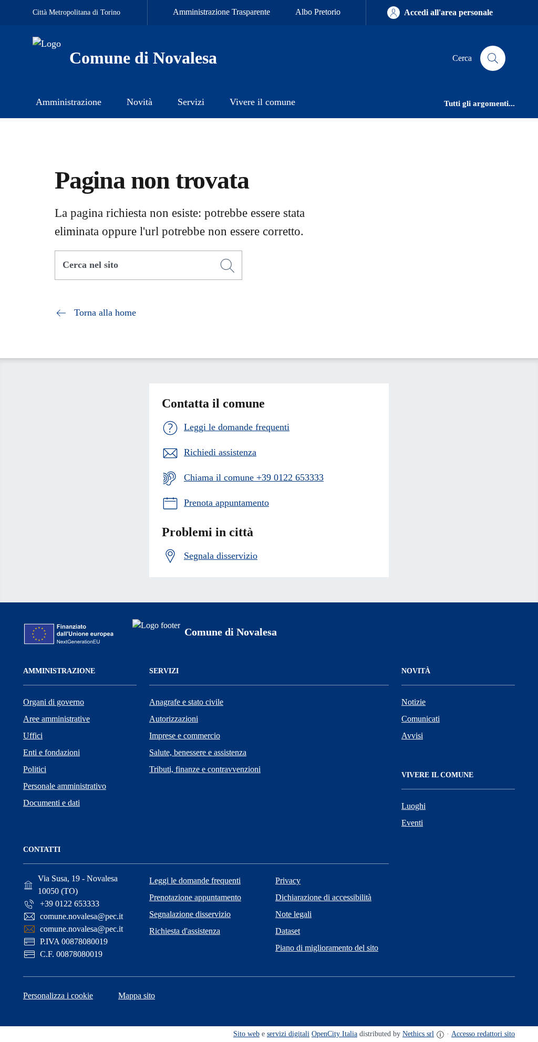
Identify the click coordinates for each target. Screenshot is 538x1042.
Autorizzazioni (173, 718)
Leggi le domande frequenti (195, 880)
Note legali (293, 914)
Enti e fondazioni (51, 752)
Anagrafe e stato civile (186, 701)
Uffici (33, 735)
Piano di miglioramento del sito (326, 947)
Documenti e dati (51, 802)
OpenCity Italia (334, 1034)
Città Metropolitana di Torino (76, 12)
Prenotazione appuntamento (195, 897)
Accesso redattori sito (483, 1034)
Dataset (287, 930)
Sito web (246, 1034)
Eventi (412, 822)
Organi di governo (53, 701)
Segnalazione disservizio (190, 914)
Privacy (288, 880)
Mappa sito (136, 995)
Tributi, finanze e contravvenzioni (205, 769)
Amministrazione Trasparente (221, 11)
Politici (34, 769)
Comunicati (420, 718)
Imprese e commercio (184, 735)
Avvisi (412, 735)
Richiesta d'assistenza (184, 930)
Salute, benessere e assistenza (197, 752)
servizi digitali (288, 1034)
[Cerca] (227, 265)
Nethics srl (418, 1034)
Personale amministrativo (64, 785)
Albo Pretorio (317, 11)
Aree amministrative (56, 718)
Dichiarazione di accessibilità (323, 897)
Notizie (413, 701)
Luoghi (413, 805)
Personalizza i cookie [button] (58, 995)
